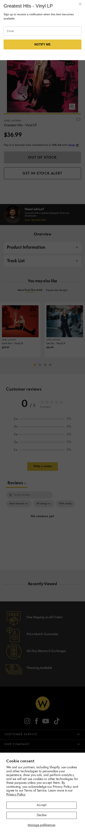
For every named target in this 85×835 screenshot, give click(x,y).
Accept (41, 805)
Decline (41, 815)
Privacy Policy (16, 794)
